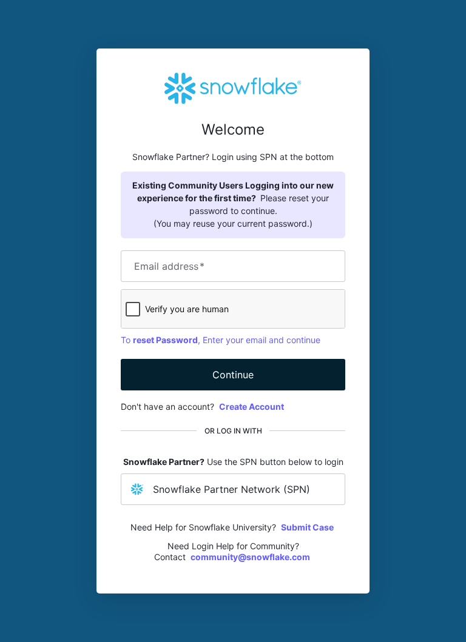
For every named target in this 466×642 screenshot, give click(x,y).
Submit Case (307, 527)
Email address (169, 266)
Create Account (251, 406)
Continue (233, 375)
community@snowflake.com (250, 557)
